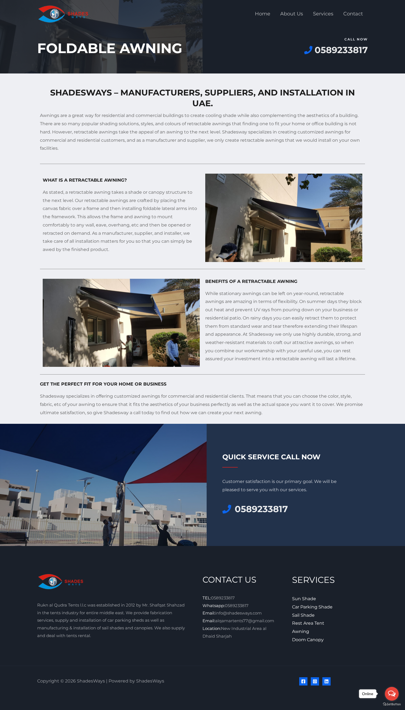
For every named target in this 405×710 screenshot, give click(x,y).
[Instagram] (315, 681)
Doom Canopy (308, 639)
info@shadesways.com (238, 613)
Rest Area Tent (308, 623)
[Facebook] (303, 681)
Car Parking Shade (312, 607)
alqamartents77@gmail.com (244, 620)
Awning (300, 631)
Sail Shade (303, 615)
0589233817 (223, 597)
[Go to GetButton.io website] (392, 704)
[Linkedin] (326, 681)
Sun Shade (304, 598)
